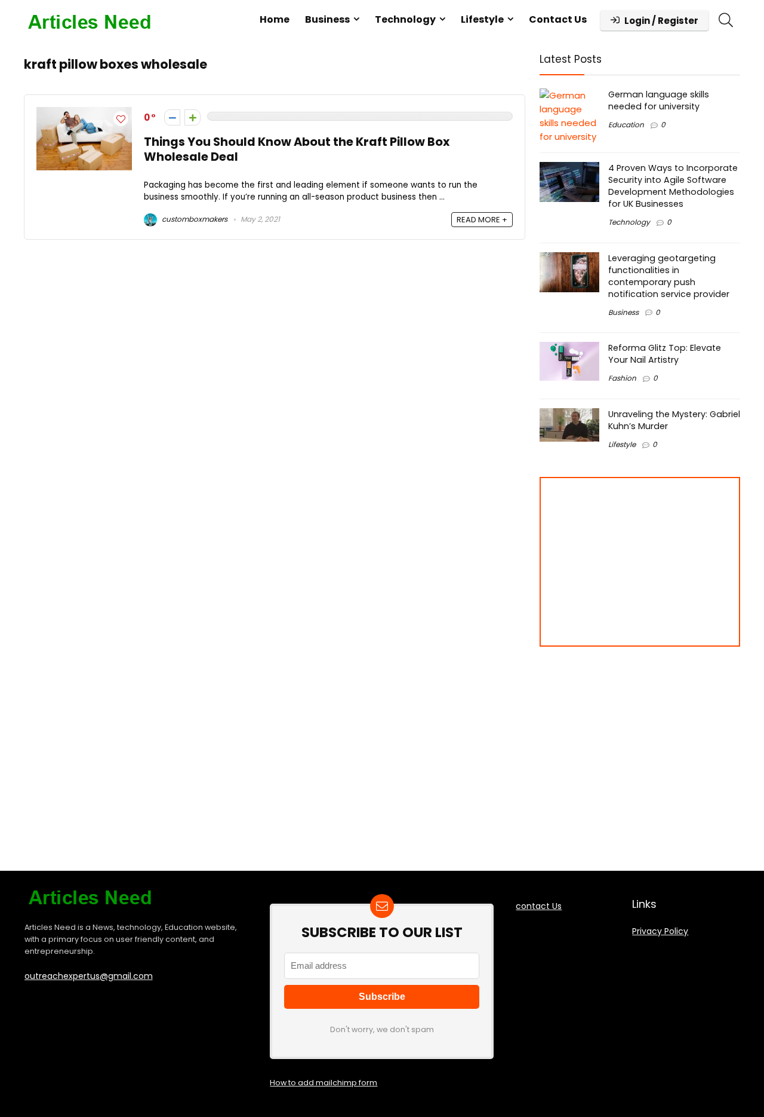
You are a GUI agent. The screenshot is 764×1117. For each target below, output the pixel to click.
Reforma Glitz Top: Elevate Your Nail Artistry (664, 354)
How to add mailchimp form (323, 1083)
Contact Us (558, 19)
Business (327, 19)
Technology (405, 19)
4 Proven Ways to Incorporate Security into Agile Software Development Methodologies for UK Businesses (673, 186)
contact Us (539, 906)
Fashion (622, 378)
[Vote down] (172, 117)
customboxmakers (193, 219)
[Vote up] (192, 117)
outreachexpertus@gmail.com (88, 976)
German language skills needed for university (658, 100)
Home (274, 19)
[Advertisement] (637, 561)
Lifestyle (482, 19)
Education (626, 125)
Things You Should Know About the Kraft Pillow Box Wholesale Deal (296, 149)
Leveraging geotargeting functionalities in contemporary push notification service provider (668, 276)
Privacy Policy (660, 931)
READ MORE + (482, 219)
